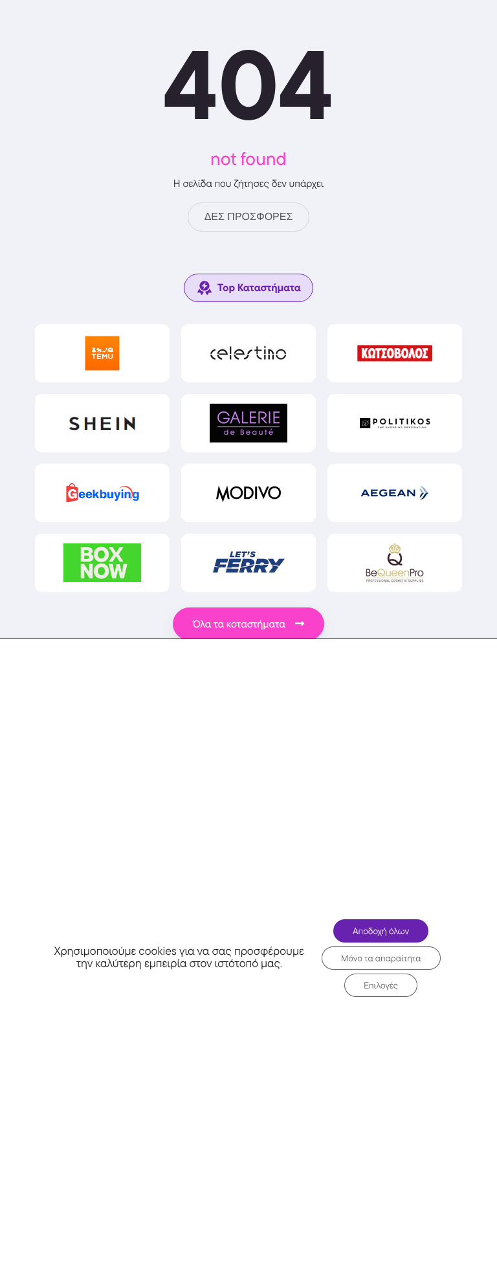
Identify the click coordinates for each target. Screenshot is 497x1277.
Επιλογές (381, 985)
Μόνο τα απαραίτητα (381, 958)
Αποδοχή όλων (381, 930)
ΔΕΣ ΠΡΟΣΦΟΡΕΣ (248, 217)
